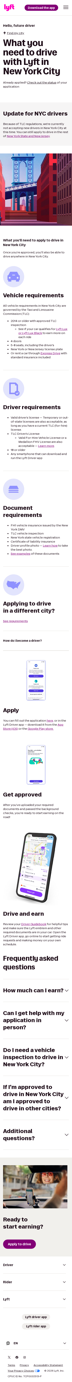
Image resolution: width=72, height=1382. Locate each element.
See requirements (15, 621)
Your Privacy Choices (21, 1371)
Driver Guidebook (33, 924)
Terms (11, 1365)
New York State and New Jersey (28, 136)
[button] (66, 7)
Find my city (15, 33)
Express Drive (50, 353)
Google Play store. (41, 729)
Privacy (24, 1365)
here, (50, 721)
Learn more (46, 446)
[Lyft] (9, 8)
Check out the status (41, 82)
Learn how (50, 546)
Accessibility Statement (48, 1365)
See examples (20, 554)
